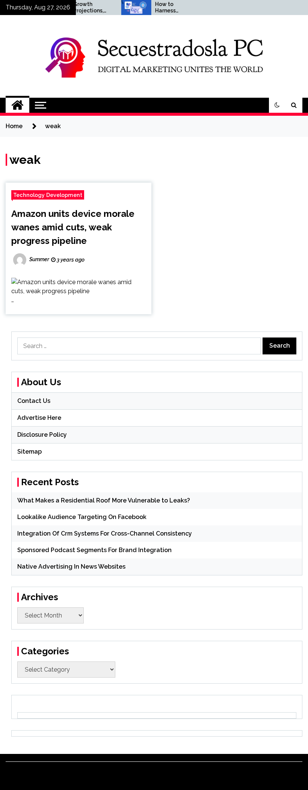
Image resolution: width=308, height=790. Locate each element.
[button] (277, 105)
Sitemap (29, 451)
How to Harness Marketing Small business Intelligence (163, 7)
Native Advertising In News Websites (71, 566)
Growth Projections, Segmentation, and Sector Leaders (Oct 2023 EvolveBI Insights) (83, 7)
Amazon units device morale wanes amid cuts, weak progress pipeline (72, 227)
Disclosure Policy (42, 434)
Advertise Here (39, 417)
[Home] (17, 105)
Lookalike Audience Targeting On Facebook (81, 517)
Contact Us (33, 400)
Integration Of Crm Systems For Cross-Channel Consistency (104, 533)
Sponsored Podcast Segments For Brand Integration (94, 550)
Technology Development (47, 195)
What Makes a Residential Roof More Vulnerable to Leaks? (103, 500)
